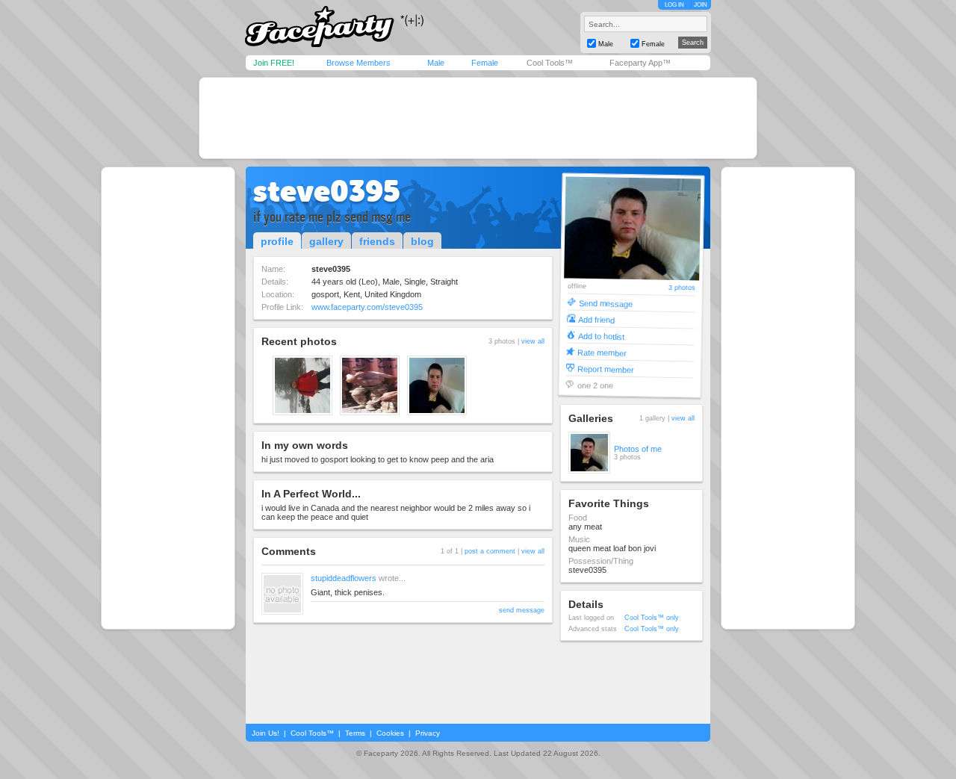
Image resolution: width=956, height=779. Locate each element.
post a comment (490, 551)
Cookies (390, 733)
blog (422, 241)
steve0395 (326, 191)
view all (532, 341)
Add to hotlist (601, 336)
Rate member (602, 352)
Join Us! (265, 733)
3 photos (681, 288)
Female (484, 62)
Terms (355, 733)
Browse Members (358, 62)
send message (521, 610)
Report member (605, 368)
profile (277, 241)
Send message (605, 303)
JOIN (700, 4)
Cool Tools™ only (651, 617)
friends (377, 241)
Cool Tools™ (550, 62)
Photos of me (638, 448)
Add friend (596, 319)
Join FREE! (273, 62)
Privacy (427, 733)
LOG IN (674, 4)
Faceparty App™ (640, 62)
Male (435, 62)
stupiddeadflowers (343, 578)
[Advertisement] (478, 118)
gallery (326, 241)
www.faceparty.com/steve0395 (367, 306)
